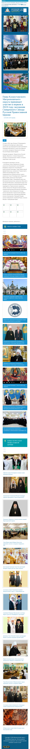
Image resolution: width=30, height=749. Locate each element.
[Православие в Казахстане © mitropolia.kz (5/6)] (13, 214)
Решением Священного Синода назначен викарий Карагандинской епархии (15, 520)
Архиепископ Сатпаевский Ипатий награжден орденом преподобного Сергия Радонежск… (14, 496)
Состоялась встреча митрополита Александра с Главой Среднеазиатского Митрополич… (14, 705)
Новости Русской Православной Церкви (14, 443)
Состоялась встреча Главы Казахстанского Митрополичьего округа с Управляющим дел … (14, 590)
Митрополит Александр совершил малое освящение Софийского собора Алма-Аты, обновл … (13, 298)
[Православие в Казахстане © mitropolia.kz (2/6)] (13, 207)
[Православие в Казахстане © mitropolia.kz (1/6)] (6, 207)
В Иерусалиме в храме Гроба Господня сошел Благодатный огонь (13, 729)
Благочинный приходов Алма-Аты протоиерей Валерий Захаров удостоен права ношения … (14, 567)
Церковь (13, 117)
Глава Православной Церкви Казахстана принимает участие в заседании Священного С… (13, 544)
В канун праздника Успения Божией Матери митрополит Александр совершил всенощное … (14, 275)
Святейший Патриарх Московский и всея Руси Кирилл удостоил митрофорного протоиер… (14, 613)
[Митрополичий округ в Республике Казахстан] (15, 10)
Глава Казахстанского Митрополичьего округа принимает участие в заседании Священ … (14, 682)
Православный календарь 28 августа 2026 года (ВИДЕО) (14, 253)
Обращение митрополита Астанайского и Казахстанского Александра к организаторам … (14, 364)
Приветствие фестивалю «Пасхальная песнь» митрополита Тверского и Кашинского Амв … (14, 659)
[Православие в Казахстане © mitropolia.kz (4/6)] (6, 214)
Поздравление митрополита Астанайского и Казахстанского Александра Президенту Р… (14, 342)
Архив (24, 4)
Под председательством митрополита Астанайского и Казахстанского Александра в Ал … (14, 430)
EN (4, 140)
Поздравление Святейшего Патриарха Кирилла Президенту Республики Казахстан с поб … (14, 408)
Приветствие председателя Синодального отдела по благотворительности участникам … (14, 320)
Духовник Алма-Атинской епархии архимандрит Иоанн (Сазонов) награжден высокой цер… (14, 636)
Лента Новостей (14, 226)
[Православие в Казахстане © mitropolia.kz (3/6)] (20, 207)
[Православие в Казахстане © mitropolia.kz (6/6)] (20, 214)
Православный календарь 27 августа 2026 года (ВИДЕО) (14, 386)
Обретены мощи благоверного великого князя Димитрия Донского (14, 473)
